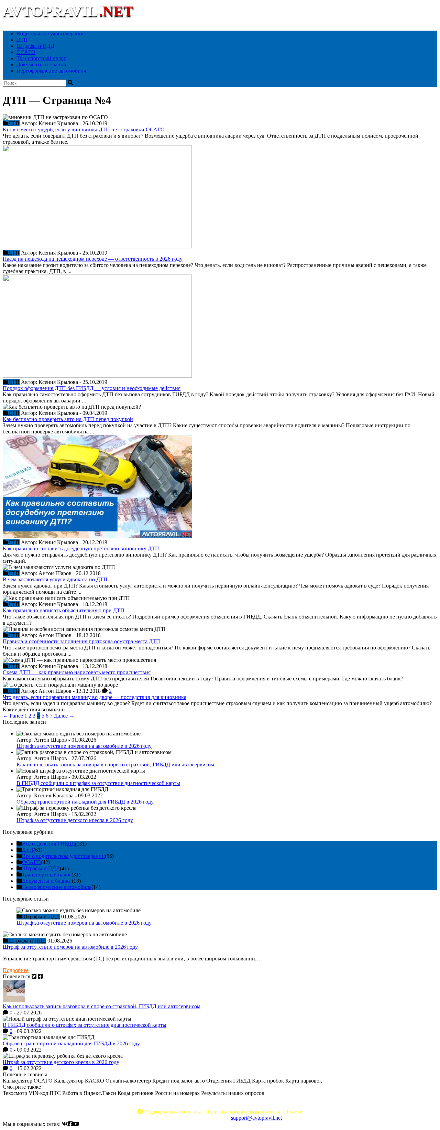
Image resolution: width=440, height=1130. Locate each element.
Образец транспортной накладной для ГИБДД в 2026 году (85, 802)
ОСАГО (25, 52)
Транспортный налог (41, 58)
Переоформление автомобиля (51, 71)
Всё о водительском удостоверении (63, 856)
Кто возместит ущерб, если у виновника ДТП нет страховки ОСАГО (84, 129)
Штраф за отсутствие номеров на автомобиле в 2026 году (84, 746)
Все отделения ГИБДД (48, 844)
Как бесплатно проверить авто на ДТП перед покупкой (68, 419)
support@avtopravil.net (256, 1118)
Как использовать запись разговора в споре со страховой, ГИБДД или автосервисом (115, 764)
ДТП (22, 40)
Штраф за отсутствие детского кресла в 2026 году (74, 820)
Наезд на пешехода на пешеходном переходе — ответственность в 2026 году (93, 259)
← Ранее (13, 716)
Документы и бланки (41, 64)
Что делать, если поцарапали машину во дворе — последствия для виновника (94, 697)
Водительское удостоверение (50, 33)
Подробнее (16, 970)
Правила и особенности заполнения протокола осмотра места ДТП (81, 641)
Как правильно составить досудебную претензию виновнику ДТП (81, 548)
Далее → (64, 716)
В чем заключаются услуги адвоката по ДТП (55, 579)
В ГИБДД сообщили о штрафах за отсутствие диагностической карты (98, 783)
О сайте (293, 1112)
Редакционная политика (172, 1112)
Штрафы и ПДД (35, 46)
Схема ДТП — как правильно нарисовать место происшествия (77, 672)
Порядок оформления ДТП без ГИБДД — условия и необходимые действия (91, 388)
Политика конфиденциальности (242, 1112)
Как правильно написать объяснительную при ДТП (63, 610)
